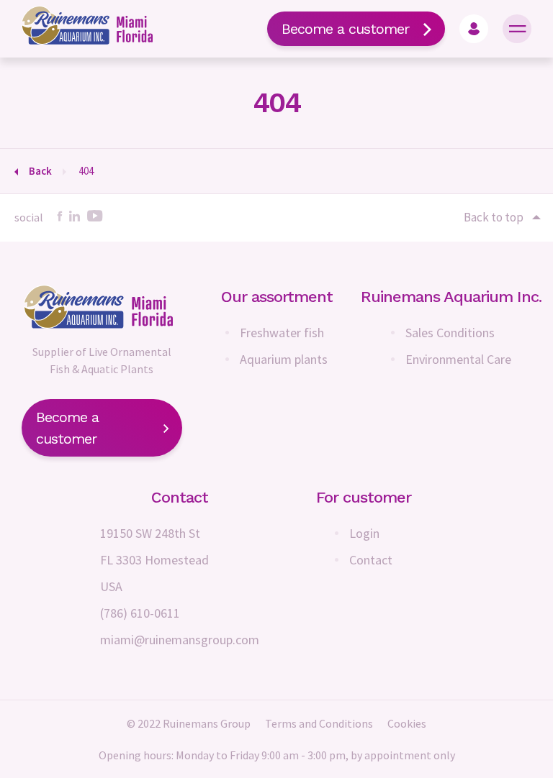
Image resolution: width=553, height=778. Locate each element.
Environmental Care (458, 359)
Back (40, 171)
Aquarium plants (284, 359)
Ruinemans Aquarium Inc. (451, 297)
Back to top (493, 217)
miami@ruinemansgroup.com (179, 639)
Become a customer (345, 28)
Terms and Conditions (319, 723)
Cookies (406, 723)
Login (364, 533)
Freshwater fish (282, 332)
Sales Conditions (450, 332)
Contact (370, 560)
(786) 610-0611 (140, 613)
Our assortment (277, 297)
